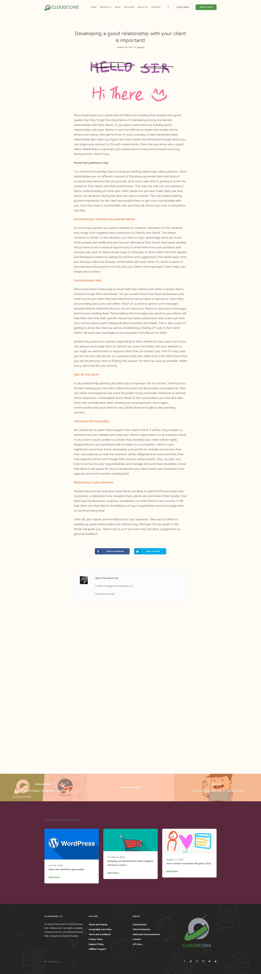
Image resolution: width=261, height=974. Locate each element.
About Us (143, 7)
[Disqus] (130, 655)
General (140, 47)
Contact (155, 7)
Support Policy (96, 944)
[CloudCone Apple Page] (215, 961)
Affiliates (129, 7)
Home (94, 7)
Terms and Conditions (100, 934)
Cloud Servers (140, 924)
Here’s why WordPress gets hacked (66, 869)
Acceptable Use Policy (100, 929)
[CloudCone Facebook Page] (184, 961)
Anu (113, 594)
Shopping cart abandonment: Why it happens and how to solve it (130, 863)
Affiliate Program (97, 949)
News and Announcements (146, 934)
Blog (118, 7)
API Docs (137, 944)
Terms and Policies (98, 924)
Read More (54, 877)
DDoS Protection (141, 929)
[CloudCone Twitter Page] (191, 961)
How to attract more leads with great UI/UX (188, 863)
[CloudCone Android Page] (209, 961)
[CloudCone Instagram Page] (197, 961)
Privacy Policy (96, 939)
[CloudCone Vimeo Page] (203, 961)
